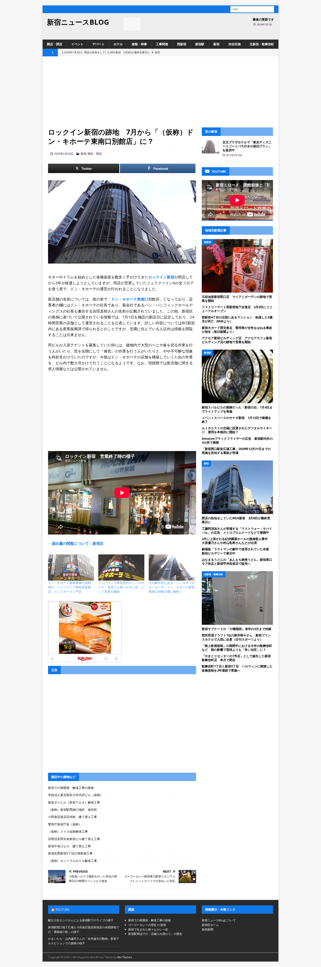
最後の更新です (263, 19)
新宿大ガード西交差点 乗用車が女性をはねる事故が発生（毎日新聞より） (237, 330)
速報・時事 (139, 44)
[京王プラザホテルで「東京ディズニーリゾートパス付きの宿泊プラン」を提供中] (210, 146)
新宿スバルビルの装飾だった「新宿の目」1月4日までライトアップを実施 (237, 409)
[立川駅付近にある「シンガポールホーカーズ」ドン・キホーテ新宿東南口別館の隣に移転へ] (172, 567)
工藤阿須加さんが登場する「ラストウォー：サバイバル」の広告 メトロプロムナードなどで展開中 (237, 530)
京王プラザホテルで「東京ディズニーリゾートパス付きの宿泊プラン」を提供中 (247, 146)
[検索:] (252, 9)
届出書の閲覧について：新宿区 (78, 543)
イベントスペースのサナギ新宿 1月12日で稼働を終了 (236, 420)
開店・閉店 (54, 44)
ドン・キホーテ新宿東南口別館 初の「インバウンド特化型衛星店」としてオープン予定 (71, 587)
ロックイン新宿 (161, 277)
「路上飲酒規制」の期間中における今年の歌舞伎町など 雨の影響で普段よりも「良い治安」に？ (237, 648)
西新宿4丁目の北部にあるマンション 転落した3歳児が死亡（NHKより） (237, 319)
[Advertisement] (160, 94)
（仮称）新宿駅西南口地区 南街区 (72, 809)
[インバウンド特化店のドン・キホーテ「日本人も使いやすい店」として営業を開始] (121, 567)
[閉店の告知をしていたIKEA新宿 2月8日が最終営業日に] (237, 487)
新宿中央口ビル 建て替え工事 (69, 846)
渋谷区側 (234, 44)
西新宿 (181, 44)
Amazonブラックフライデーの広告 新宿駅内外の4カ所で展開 (237, 440)
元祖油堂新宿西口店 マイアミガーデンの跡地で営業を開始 (237, 299)
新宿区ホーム (210, 925)
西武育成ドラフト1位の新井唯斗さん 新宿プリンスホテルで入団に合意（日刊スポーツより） (236, 637)
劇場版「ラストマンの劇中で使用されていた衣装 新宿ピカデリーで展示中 (237, 551)
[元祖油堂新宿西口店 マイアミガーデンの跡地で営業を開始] (237, 266)
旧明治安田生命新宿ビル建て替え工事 (74, 839)
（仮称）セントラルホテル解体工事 (72, 861)
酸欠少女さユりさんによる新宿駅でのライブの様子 (80, 920)
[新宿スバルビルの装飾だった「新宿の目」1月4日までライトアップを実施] (237, 376)
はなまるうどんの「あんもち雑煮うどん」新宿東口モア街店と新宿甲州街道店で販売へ (237, 561)
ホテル (118, 44)
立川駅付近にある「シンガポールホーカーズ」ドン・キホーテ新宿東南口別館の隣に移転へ (172, 587)
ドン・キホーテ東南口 (129, 299)
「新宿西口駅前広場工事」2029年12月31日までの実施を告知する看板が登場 (236, 451)
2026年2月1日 (264, 24)
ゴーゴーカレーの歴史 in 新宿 (147, 925)
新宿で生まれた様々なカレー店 (148, 929)
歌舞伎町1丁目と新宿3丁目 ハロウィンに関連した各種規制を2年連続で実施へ (237, 668)
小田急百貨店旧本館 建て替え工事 (72, 817)
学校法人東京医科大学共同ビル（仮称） (75, 795)
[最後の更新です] (132, 24)
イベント (77, 44)
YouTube (62, 909)
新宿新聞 (207, 929)
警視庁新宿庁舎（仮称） (65, 824)
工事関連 (162, 44)
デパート (98, 44)
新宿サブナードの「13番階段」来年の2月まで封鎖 (236, 629)
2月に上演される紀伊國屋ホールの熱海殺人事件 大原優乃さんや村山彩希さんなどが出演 (236, 541)
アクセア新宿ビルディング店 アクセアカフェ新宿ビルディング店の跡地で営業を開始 (237, 340)
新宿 (216, 44)
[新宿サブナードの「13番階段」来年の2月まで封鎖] (237, 598)
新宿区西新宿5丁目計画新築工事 (70, 853)
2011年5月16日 (234, 155)
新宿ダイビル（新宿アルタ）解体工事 (74, 802)
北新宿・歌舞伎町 (262, 44)
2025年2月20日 (63, 154)
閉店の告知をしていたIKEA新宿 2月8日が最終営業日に (236, 520)
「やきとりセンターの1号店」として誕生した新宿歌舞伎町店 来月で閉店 (236, 658)
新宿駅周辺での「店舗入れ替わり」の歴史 (155, 934)
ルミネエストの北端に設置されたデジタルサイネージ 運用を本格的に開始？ (237, 430)
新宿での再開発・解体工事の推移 (71, 788)
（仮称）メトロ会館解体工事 (68, 831)
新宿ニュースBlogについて (219, 920)
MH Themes (124, 957)
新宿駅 (199, 44)
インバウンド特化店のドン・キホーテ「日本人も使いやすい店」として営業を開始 (121, 587)
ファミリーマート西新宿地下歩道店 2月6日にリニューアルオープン (237, 309)
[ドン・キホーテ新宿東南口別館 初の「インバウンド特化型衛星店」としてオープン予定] (71, 567)
